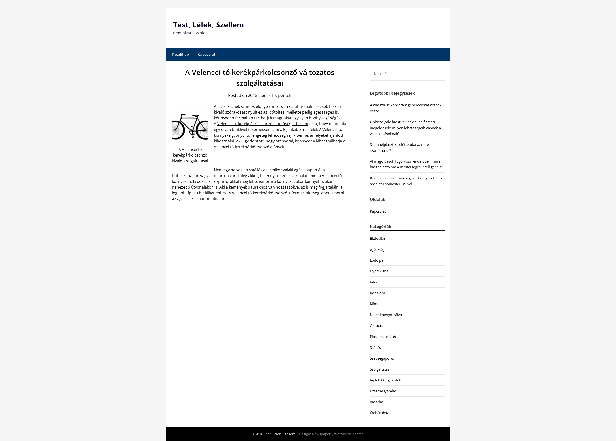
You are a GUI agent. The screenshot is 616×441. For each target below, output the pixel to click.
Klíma (374, 303)
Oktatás (376, 325)
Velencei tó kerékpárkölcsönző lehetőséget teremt (262, 123)
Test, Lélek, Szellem (208, 25)
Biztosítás (378, 238)
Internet (376, 282)
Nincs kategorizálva (386, 314)
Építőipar (377, 260)
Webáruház (379, 412)
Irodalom (377, 292)
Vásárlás (377, 401)
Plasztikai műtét (383, 336)
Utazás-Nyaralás (383, 390)
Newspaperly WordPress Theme (338, 434)
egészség (377, 249)
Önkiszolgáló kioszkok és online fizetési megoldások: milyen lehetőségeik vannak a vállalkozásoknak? (405, 127)
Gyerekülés (379, 271)
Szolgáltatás (379, 369)
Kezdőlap (180, 54)
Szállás (375, 347)
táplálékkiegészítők (385, 380)
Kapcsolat (207, 54)
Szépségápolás (382, 358)
